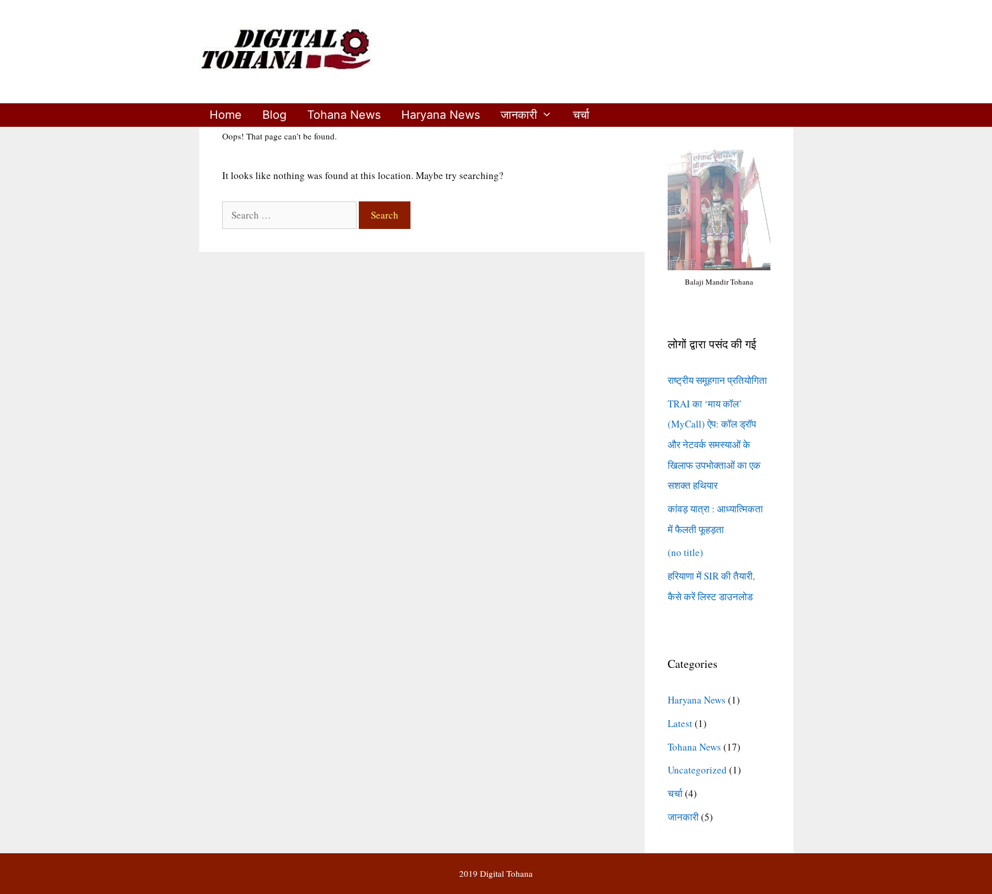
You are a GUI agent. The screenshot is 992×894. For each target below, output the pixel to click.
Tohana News (344, 115)
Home (226, 115)
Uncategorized (697, 769)
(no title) (685, 552)
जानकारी (519, 115)
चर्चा (581, 115)
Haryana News (440, 115)
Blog (274, 115)
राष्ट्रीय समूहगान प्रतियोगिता (717, 380)
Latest (680, 723)
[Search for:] (290, 214)
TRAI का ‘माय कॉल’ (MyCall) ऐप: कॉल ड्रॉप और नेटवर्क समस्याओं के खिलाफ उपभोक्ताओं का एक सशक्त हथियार (714, 444)
